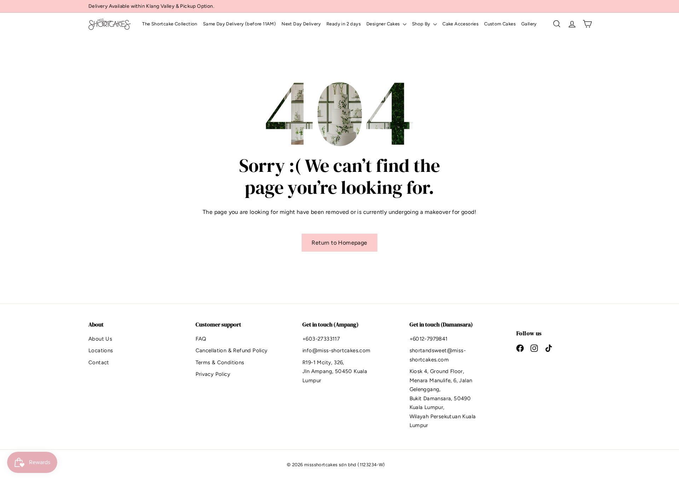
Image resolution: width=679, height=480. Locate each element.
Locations (100, 350)
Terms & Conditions (220, 362)
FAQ (201, 339)
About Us (100, 339)
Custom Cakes (500, 23)
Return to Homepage (339, 242)
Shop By (421, 23)
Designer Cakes (383, 23)
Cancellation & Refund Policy (232, 350)
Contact (98, 362)
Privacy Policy (213, 374)
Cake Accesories (460, 23)
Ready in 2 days (343, 23)
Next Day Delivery (301, 23)
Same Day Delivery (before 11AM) (239, 23)
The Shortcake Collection (169, 23)
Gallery (529, 23)
